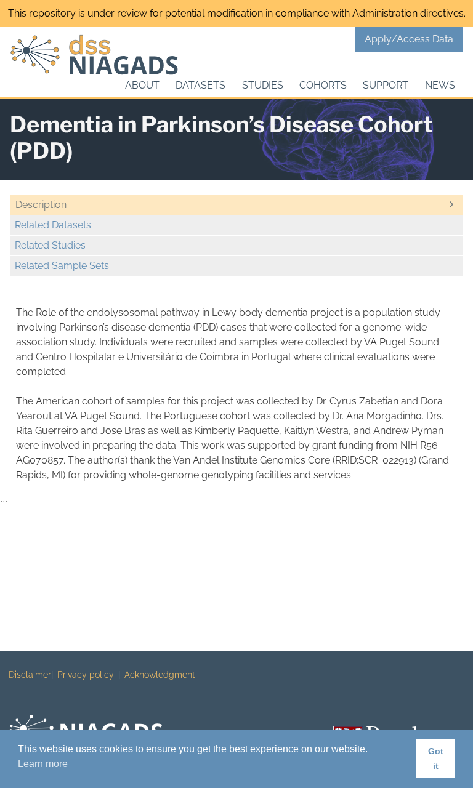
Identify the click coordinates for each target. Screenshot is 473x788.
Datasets (200, 85)
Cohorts (323, 85)
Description (41, 205)
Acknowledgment (159, 675)
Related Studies (50, 245)
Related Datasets (53, 225)
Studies (262, 85)
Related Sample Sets (62, 265)
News (440, 85)
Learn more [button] (43, 763)
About (142, 85)
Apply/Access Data (409, 39)
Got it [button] (435, 758)
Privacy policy (85, 675)
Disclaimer (30, 675)
